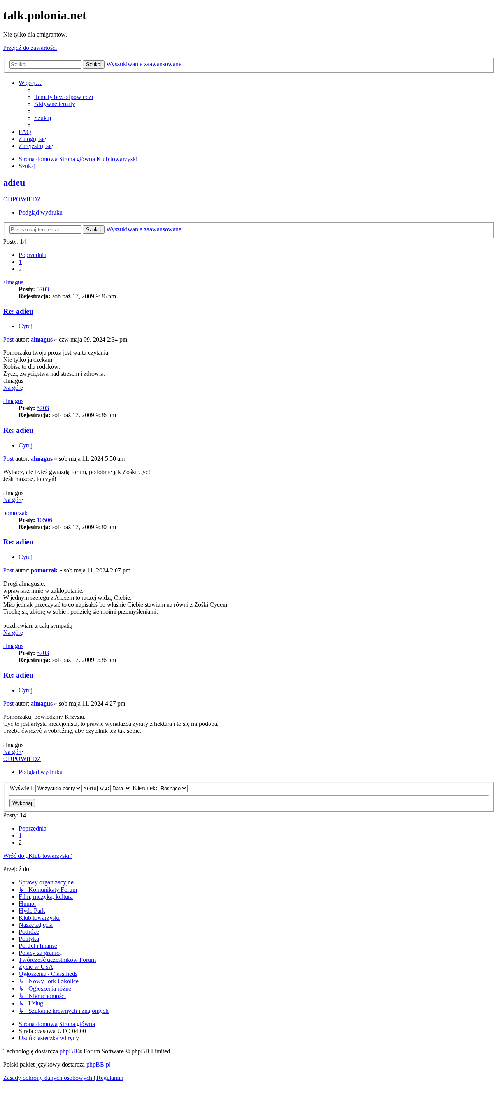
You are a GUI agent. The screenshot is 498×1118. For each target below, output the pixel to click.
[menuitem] (63, 96)
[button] (32, 255)
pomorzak (15, 513)
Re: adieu (18, 311)
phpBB (68, 1051)
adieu (14, 183)
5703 (43, 289)
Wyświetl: (22, 788)
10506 (44, 520)
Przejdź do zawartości (30, 47)
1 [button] (20, 262)
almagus (13, 282)
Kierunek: (146, 788)
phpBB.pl (98, 1064)
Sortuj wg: (96, 788)
